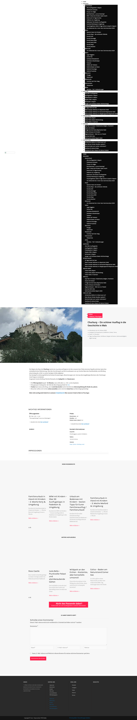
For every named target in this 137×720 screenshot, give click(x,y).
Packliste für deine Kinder (92, 148)
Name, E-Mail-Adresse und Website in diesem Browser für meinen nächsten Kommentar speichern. (61, 653)
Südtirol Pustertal (91, 71)
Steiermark (90, 77)
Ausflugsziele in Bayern (91, 95)
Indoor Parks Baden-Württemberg (94, 120)
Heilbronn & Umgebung (93, 20)
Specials (85, 124)
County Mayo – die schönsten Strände (97, 34)
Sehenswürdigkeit (121, 336)
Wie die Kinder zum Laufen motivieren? (95, 146)
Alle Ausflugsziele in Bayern (94, 7)
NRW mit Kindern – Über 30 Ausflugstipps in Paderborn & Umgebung (58, 501)
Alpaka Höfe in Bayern (91, 99)
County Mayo (90, 44)
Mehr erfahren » (33, 518)
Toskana (89, 63)
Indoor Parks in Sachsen (91, 122)
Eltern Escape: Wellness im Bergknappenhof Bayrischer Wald (101, 113)
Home (84, 1)
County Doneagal (91, 38)
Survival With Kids (90, 136)
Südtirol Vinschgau (92, 69)
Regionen (85, 3)
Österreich (88, 73)
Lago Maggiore (90, 54)
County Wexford (91, 46)
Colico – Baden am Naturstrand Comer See (99, 572)
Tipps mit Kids (87, 140)
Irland (86, 30)
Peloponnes (90, 85)
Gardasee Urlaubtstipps (93, 61)
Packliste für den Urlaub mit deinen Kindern (97, 150)
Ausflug (94, 336)
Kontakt (51, 689)
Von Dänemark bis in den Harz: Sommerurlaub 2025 (101, 28)
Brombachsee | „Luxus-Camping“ (96, 14)
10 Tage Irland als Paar (91, 107)
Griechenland (88, 83)
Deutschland (88, 5)
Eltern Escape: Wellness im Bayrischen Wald (97, 109)
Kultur (98, 336)
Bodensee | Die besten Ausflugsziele (96, 22)
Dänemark (87, 48)
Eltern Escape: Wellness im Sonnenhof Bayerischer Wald (100, 111)
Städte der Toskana (92, 65)
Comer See (89, 56)
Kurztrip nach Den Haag (93, 81)
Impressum (52, 685)
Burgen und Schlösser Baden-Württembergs (97, 103)
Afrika (86, 87)
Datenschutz (52, 687)
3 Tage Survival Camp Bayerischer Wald (95, 130)
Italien (86, 52)
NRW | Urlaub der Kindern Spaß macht (97, 16)
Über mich (52, 691)
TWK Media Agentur (53, 695)
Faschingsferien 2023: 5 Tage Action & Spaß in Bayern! (101, 26)
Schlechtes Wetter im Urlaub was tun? (95, 142)
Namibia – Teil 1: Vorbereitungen (95, 89)
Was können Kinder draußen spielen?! (95, 144)
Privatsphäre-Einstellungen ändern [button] (79, 718)
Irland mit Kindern (90, 128)
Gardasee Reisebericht (93, 58)
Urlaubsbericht (60, 393)
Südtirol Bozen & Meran (93, 67)
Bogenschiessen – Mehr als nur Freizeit (95, 134)
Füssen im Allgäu (91, 12)
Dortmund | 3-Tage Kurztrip (94, 18)
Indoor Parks (87, 115)
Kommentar (34, 626)
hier (68, 385)
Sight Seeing (92, 338)
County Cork (90, 36)
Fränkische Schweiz (92, 9)
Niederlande (88, 79)
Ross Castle (33, 571)
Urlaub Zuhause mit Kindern (92, 132)
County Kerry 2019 (91, 42)
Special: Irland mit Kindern (94, 32)
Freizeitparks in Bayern (91, 97)
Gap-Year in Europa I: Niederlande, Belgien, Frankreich (99, 126)
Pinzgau (89, 75)
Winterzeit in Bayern (90, 101)
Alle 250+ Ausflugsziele (91, 93)
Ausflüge (85, 91)
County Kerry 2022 (92, 40)
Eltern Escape (87, 105)
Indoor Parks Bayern (90, 118)
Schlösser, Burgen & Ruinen (108, 336)
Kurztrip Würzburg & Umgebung (95, 24)
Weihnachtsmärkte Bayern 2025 (93, 138)
